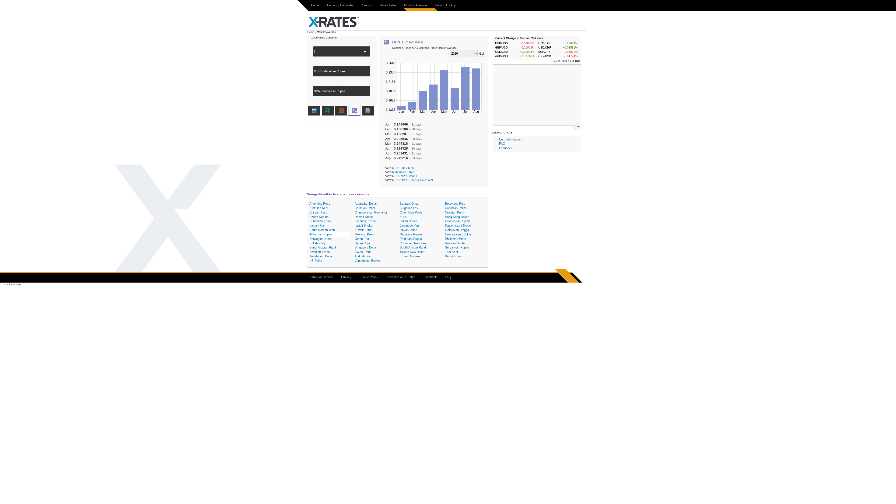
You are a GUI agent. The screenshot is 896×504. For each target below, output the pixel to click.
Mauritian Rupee (321, 234)
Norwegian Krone (320, 239)
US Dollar (315, 260)
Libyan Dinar (408, 230)
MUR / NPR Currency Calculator (412, 180)
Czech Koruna (319, 217)
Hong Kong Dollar (457, 217)
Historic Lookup (445, 5)
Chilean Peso (318, 212)
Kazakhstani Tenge (458, 225)
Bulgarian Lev (409, 208)
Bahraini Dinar (409, 203)
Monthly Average (415, 5)
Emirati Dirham (410, 256)
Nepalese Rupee (411, 234)
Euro (403, 217)
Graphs (367, 5)
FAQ (502, 143)
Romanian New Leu (413, 243)
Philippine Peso (455, 239)
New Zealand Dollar (458, 234)
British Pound (454, 256)
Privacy (346, 277)
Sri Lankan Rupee (457, 247)
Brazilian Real (318, 208)
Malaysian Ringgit (457, 230)
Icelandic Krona (365, 221)
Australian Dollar (366, 203)
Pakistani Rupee (411, 239)
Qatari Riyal (363, 243)
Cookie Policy (369, 277)
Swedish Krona (319, 252)
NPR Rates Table (403, 172)
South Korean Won (322, 230)
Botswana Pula (455, 203)
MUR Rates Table (403, 168)
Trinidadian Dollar (321, 256)
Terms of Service (321, 277)
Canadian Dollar (455, 208)
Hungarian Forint (320, 221)
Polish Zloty (317, 243)
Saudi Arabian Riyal (322, 247)
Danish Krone (364, 217)
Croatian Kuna (454, 212)
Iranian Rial (317, 225)
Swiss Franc (363, 252)
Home (315, 5)
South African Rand (413, 247)
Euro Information (510, 139)
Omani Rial (362, 239)
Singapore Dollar (366, 247)
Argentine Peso (319, 203)
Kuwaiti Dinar (363, 230)
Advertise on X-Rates (400, 277)
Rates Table (388, 5)
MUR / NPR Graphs (404, 176)
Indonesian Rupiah (457, 221)
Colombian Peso (411, 212)
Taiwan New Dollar (412, 252)
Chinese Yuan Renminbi (371, 212)
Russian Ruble (455, 243)
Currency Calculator (340, 5)
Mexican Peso (364, 234)
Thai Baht (451, 252)
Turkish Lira (363, 256)
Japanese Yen (409, 225)
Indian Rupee (408, 221)
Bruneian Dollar (365, 208)
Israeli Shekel (364, 225)
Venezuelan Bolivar (368, 260)
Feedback (505, 148)
